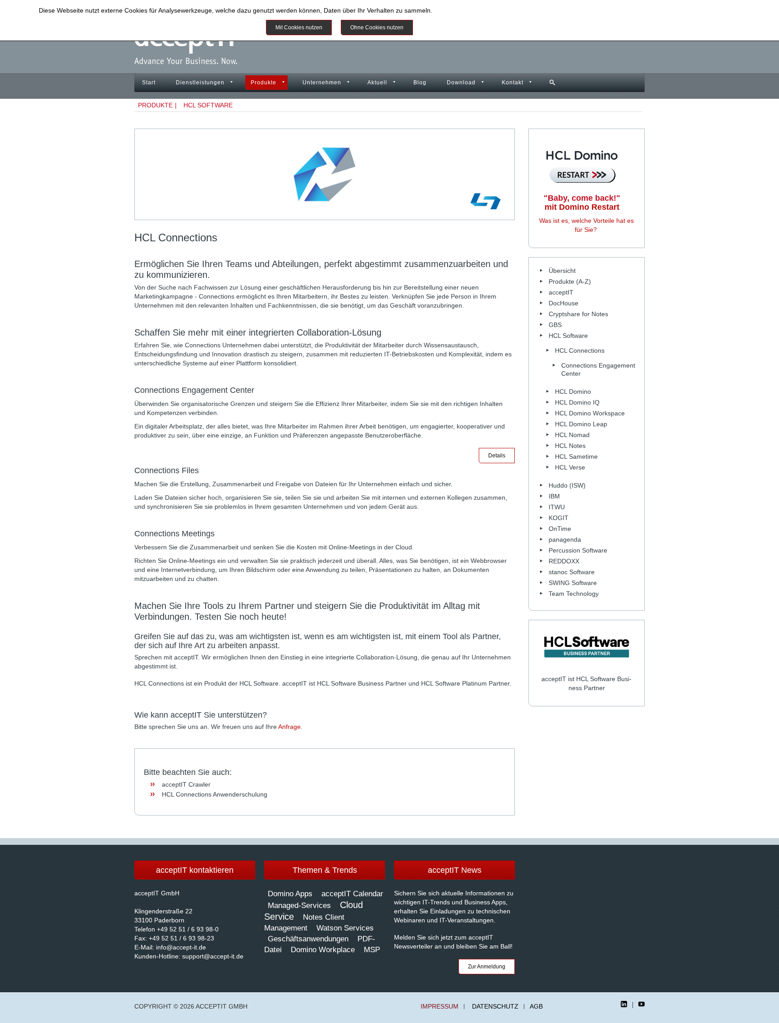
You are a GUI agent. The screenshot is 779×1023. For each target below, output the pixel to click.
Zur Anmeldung (486, 966)
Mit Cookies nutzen (298, 27)
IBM (554, 496)
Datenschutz (495, 1006)
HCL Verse (570, 467)
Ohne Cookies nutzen (376, 27)
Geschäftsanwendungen (308, 939)
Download (461, 82)
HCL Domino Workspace (590, 413)
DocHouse (563, 303)
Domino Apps (290, 893)
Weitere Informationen (454, 27)
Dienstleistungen (200, 82)
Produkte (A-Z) (570, 281)
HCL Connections (580, 350)
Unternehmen (321, 82)
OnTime (560, 528)
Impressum (439, 1006)
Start (149, 82)
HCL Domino (573, 391)
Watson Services (345, 928)
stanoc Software (572, 572)
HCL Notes (570, 445)
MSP (372, 949)
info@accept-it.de (181, 947)
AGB (536, 1006)
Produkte (263, 82)
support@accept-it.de (212, 956)
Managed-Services (299, 905)
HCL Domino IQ (577, 402)
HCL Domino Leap (581, 424)
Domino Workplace (323, 949)
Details (496, 455)
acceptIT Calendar (352, 893)
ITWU (557, 507)
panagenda (565, 539)
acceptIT (561, 292)
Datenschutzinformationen (471, 10)
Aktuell (377, 82)
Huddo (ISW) (567, 485)
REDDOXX (564, 561)
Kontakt (512, 82)
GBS (555, 324)
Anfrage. (290, 726)
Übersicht (562, 270)
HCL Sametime (576, 456)
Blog (419, 82)
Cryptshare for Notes (578, 314)
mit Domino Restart (582, 203)
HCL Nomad (572, 434)
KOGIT (558, 517)
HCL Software (208, 105)
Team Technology (574, 593)
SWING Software (573, 582)
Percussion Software (578, 550)
